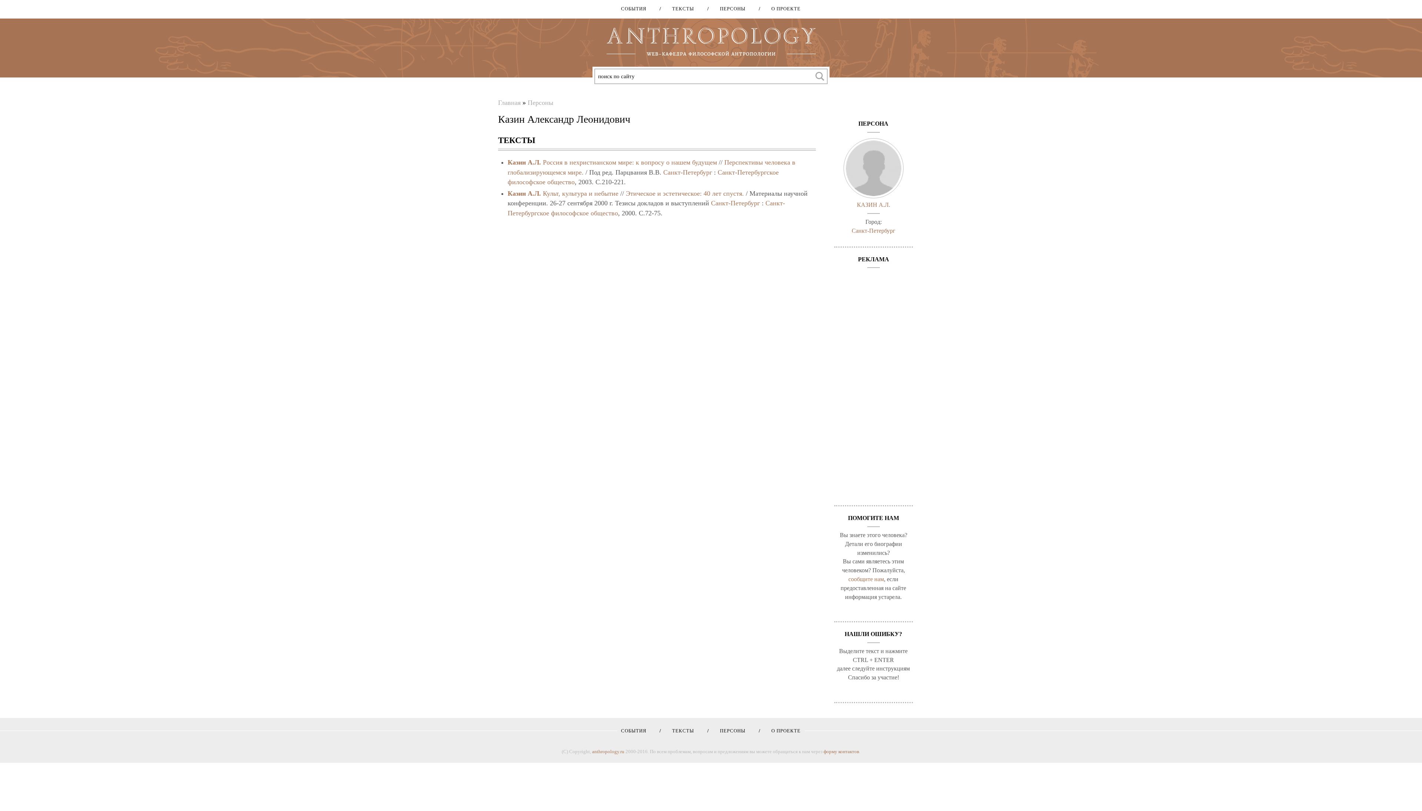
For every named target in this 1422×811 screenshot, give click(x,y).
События (634, 8)
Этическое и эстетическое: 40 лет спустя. (685, 193)
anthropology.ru (608, 751)
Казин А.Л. (524, 162)
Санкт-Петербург (687, 172)
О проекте (783, 8)
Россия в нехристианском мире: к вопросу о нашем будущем (630, 162)
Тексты (680, 8)
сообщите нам (866, 579)
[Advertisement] (873, 383)
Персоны (730, 8)
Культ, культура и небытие (580, 193)
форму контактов (841, 751)
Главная (509, 102)
